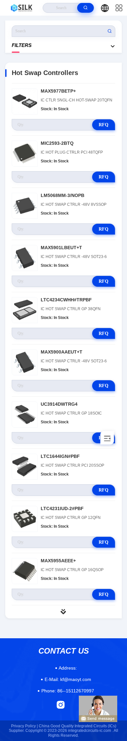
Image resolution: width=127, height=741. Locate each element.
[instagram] (60, 704)
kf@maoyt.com (68, 679)
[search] (85, 8)
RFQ (103, 124)
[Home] (21, 7)
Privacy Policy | (24, 726)
